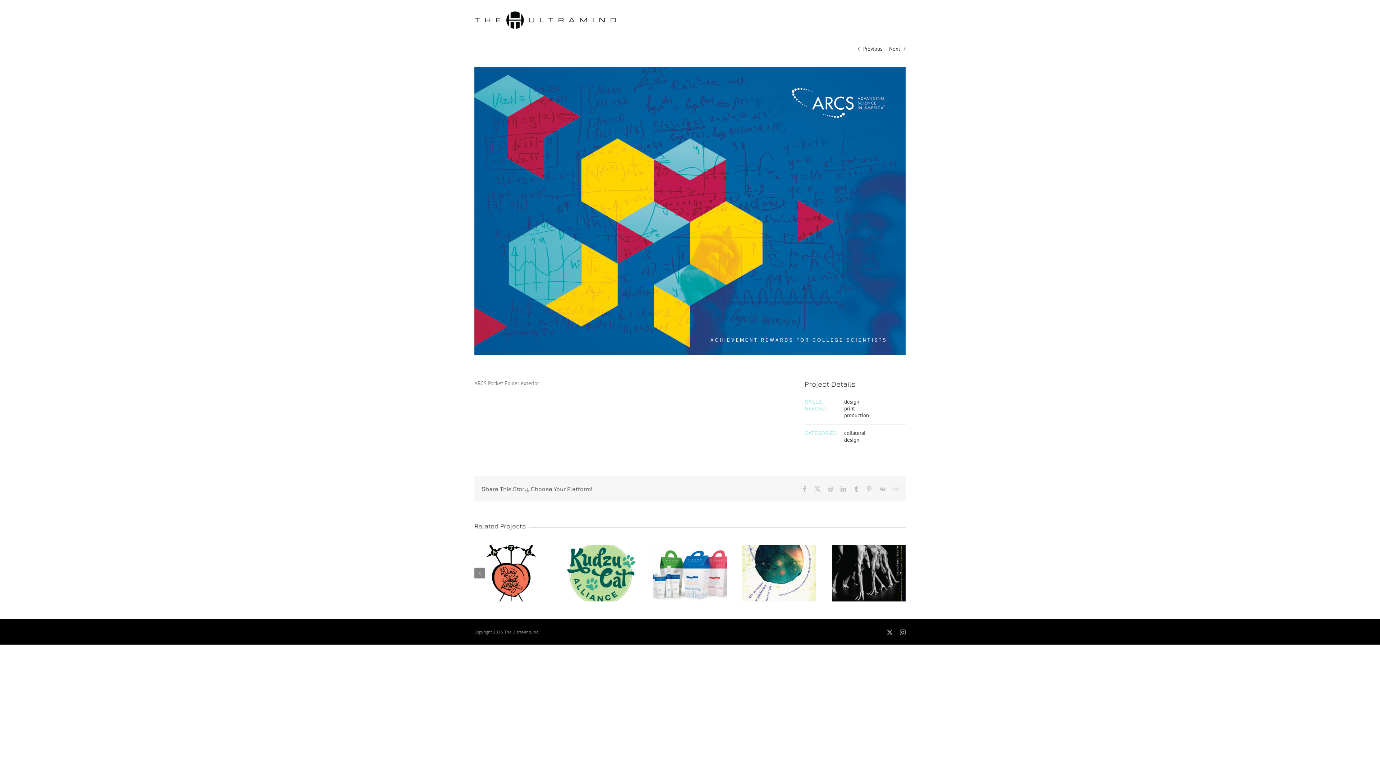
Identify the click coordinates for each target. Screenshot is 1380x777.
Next (894, 48)
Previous (872, 48)
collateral (854, 433)
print (849, 408)
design (851, 401)
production (856, 415)
